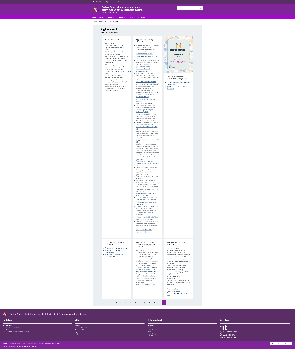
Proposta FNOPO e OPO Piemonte (144, 231)
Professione (110, 17)
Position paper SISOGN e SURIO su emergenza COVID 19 (147, 218)
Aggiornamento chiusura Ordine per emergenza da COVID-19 (145, 244)
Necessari (18, 346)
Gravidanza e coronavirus (116, 248)
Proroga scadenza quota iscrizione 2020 (176, 243)
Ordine (101, 17)
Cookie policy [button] (47, 343)
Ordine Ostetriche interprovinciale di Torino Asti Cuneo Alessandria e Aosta (122, 9)
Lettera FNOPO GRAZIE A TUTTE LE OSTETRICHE (147, 194)
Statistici (26, 346)
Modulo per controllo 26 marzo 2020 (146, 203)
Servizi (131, 17)
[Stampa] (201, 8)
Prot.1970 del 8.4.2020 (146, 82)
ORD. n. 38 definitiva (146, 103)
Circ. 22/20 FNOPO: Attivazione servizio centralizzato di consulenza (146, 69)
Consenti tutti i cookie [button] (284, 343)
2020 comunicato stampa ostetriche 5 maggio (178, 84)
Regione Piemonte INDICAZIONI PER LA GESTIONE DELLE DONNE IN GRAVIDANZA (147, 95)
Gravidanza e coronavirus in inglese (114, 251)
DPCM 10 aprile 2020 (146, 284)
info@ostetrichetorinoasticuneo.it (121, 71)
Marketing (33, 346)
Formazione (121, 17)
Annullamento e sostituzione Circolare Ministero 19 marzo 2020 (147, 163)
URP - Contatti (141, 17)
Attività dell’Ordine (112, 39)
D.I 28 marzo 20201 (146, 120)
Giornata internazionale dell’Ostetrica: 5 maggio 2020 (178, 77)
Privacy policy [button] (56, 343)
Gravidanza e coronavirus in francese (114, 256)
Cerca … (180, 8)
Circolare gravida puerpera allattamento (144, 111)
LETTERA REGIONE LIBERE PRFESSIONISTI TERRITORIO (147, 55)
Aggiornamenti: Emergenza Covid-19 (146, 40)
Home (94, 17)
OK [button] (273, 343)
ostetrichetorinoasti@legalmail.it (115, 75)
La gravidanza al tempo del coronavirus (115, 243)
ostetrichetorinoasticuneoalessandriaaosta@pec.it (16, 331)
